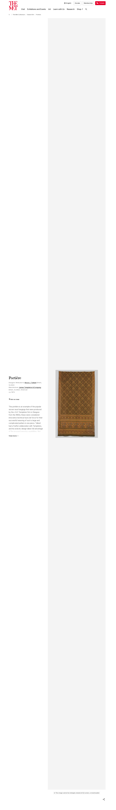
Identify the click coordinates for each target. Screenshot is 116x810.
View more (13, 436)
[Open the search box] (86, 9)
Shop (79, 9)
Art (49, 9)
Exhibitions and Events (36, 9)
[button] (104, 799)
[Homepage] (13, 5)
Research (71, 9)
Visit (23, 9)
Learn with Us (58, 9)
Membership (88, 3)
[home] (10, 15)
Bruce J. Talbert (30, 382)
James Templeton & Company (30, 387)
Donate (77, 3)
